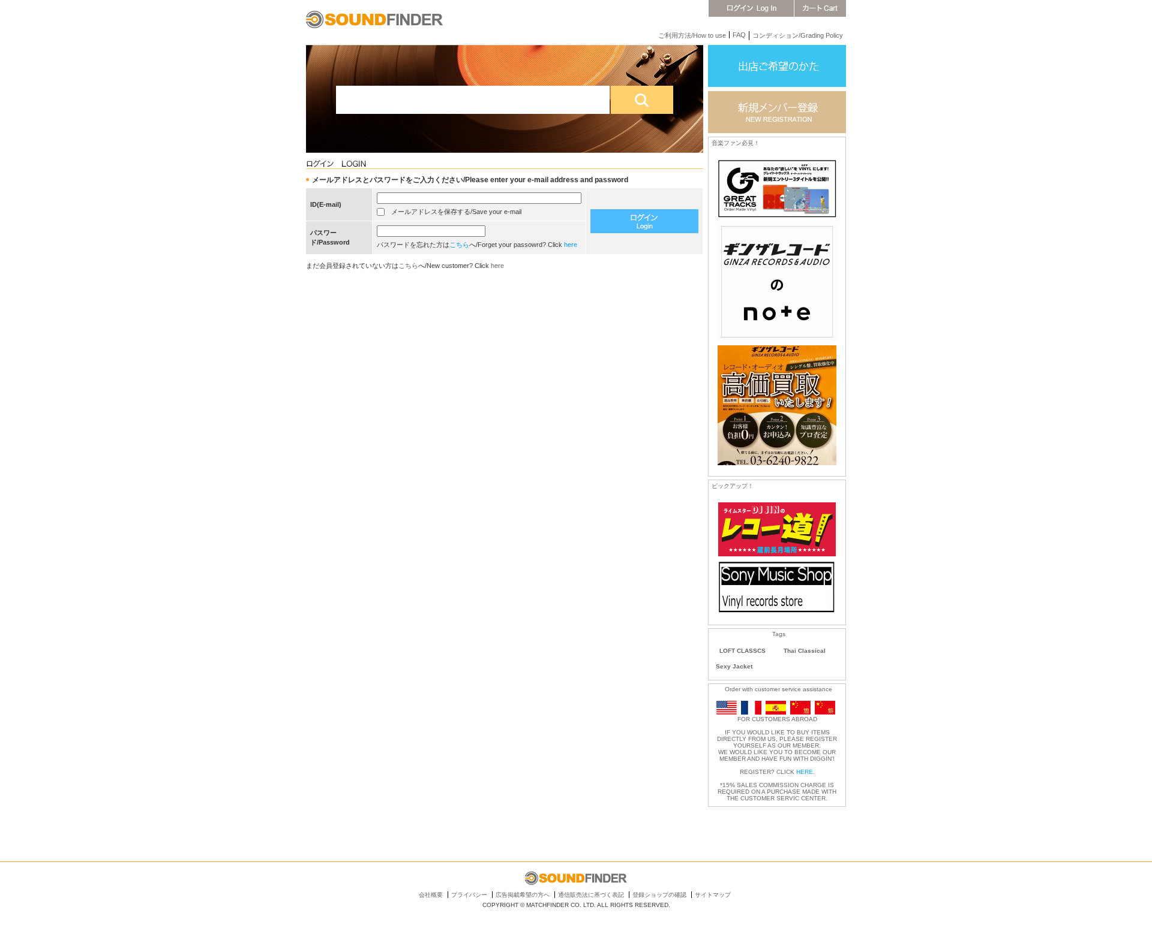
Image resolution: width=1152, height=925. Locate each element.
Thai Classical (805, 650)
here (570, 244)
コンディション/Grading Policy (797, 35)
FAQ (739, 34)
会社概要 (431, 894)
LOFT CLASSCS (742, 650)
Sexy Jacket (734, 666)
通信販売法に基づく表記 (591, 894)
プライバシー (469, 894)
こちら (459, 244)
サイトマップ (713, 894)
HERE (804, 772)
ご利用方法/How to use (692, 35)
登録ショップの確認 (659, 894)
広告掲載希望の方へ (523, 894)
